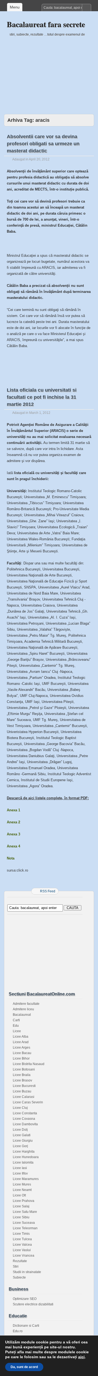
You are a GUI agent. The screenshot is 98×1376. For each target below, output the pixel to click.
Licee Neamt (22, 1190)
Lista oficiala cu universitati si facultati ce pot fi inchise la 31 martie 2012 (41, 397)
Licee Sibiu (21, 1217)
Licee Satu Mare (25, 1212)
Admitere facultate (26, 1004)
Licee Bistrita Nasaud (28, 1064)
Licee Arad (21, 1042)
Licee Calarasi (23, 1097)
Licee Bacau (22, 1053)
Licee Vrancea (23, 1255)
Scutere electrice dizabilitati (33, 1304)
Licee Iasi (20, 1168)
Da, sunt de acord (24, 1367)
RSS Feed (47, 891)
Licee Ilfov (20, 1173)
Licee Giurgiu (23, 1141)
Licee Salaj (21, 1206)
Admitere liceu (23, 1009)
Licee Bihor (21, 1058)
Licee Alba (20, 1037)
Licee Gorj (20, 1146)
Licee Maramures (26, 1179)
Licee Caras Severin (28, 1102)
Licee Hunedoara (26, 1157)
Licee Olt (19, 1195)
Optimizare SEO (24, 1299)
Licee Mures (22, 1184)
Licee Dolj (20, 1130)
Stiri (16, 1266)
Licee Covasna (24, 1119)
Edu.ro (18, 1331)
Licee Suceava (24, 1223)
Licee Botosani (24, 1069)
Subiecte (19, 1277)
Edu (16, 1026)
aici (81, 1357)
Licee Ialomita (23, 1162)
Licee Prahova (23, 1201)
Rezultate (20, 1261)
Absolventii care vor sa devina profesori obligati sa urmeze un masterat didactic (43, 144)
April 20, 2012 (39, 159)
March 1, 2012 (39, 413)
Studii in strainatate (27, 1272)
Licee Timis (21, 1234)
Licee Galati (21, 1135)
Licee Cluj (20, 1108)
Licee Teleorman (25, 1228)
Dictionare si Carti (26, 1326)
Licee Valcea (22, 1245)
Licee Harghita (24, 1151)
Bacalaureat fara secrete (46, 24)
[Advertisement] (49, 71)
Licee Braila (21, 1075)
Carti (16, 1020)
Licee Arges (21, 1047)
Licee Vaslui (22, 1250)
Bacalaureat (22, 1015)
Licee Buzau (22, 1091)
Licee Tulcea (22, 1239)
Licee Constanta (25, 1113)
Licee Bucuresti (24, 1086)
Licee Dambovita (25, 1124)
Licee (17, 1031)
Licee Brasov (22, 1080)
